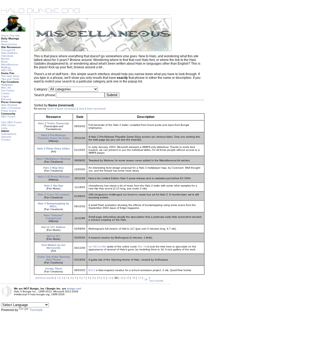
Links (4, 128)
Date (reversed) (96, 108)
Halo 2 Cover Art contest (53, 194)
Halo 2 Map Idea (53, 167)
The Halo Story (10, 76)
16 (133, 277)
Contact (5, 139)
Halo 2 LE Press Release (54, 176)
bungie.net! (74, 288)
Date (82, 108)
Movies (5, 58)
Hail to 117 (53, 236)
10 (98, 277)
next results (156, 280)
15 (127, 277)
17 (139, 277)
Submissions (8, 133)
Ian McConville (97, 246)
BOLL (92, 270)
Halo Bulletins (9, 52)
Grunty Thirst (53, 268)
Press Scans (8, 110)
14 (122, 277)
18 (146, 279)
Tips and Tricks (10, 78)
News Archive (9, 44)
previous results (44, 277)
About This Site (10, 35)
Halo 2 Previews (10, 107)
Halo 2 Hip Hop (53, 185)
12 (110, 277)
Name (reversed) (66, 108)
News (4, 41)
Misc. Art (6, 87)
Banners (6, 99)
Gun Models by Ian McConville (53, 246)
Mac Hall (143, 246)
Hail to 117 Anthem (53, 227)
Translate (36, 310)
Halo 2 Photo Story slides (53, 148)
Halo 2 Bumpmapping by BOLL (53, 205)
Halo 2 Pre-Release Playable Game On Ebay (53, 136)
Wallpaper (7, 84)
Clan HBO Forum (11, 122)
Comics (5, 93)
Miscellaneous (9, 64)
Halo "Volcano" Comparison (53, 217)
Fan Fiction (7, 90)
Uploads (6, 136)
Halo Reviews (9, 104)
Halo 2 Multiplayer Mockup (53, 158)
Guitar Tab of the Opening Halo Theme (53, 258)
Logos (5, 96)
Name (50, 108)
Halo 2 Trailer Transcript (53, 123)
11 (104, 277)
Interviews (7, 55)
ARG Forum (8, 125)
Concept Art (8, 50)
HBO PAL (7, 70)
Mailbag (5, 67)
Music (4, 61)
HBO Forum (8, 116)
